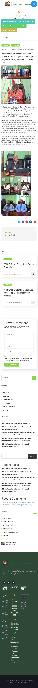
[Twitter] (19, 221)
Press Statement (9, 406)
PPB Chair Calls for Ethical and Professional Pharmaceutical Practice (18, 292)
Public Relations (17, 50)
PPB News (15, 45)
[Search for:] (14, 377)
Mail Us (14, 637)
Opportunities (8, 399)
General (6, 45)
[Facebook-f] (8, 582)
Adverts (6, 392)
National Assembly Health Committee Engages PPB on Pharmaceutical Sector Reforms (18, 434)
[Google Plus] (35, 221)
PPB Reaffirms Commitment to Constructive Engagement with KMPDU (15, 445)
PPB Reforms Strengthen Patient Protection (18, 265)
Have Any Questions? (19, 16)
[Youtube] (13, 582)
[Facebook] (23, 221)
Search (3, 453)
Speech (5, 410)
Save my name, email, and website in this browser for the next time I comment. (18, 359)
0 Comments (29, 50)
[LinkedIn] (30, 221)
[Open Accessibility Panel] (34, 4)
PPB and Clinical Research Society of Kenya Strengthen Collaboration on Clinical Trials (16, 439)
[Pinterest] (26, 221)
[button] (6, 37)
